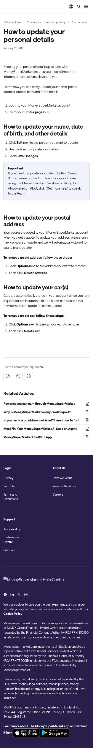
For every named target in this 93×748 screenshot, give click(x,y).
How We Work (62, 478)
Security (9, 486)
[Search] (78, 6)
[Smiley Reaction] (28, 376)
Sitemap (8, 550)
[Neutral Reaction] (18, 376)
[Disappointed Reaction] (7, 376)
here (46, 112)
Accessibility (11, 529)
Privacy (8, 478)
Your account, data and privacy (46, 22)
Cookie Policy (12, 614)
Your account (79, 22)
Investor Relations (64, 486)
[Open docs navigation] (86, 6)
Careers (58, 494)
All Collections (12, 22)
